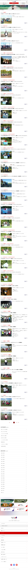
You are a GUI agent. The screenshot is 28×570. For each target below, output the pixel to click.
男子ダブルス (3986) (3, 435)
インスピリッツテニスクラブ (14, 1)
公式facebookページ (14, 565)
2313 (14, 422)
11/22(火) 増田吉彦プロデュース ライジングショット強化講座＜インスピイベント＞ (13, 162)
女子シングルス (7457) (4, 431)
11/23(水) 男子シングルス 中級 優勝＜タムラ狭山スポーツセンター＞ (11, 27)
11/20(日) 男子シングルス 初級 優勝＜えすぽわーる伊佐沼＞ (9, 285)
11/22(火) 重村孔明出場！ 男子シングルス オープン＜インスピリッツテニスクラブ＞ (13, 149)
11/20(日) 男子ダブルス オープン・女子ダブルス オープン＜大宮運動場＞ (11, 342)
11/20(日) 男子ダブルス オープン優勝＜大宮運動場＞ (8, 326)
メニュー (26, 1)
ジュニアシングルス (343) (4, 433)
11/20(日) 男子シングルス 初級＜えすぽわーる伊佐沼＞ (9, 299)
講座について (5, 4)
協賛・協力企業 (3, 554)
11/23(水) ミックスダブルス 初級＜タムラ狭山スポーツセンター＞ (10, 13)
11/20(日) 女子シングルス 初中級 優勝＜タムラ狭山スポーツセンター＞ (11, 410)
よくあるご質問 (3, 549)
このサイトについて (3, 556)
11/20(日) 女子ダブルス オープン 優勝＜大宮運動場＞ (8, 312)
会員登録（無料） (3, 559)
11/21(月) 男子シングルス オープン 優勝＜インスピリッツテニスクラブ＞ (11, 258)
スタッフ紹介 (3, 547)
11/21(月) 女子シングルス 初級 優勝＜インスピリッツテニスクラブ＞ (11, 231)
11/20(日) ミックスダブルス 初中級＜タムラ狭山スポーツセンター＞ (11, 396)
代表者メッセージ (3, 542)
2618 (16, 422)
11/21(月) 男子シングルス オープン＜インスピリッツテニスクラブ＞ (11, 272)
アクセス (14, 4)
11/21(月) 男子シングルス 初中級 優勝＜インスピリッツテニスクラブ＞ (11, 204)
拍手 (26, 36)
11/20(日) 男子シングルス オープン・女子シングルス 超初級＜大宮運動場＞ (12, 369)
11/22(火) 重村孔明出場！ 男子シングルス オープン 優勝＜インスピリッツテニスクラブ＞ (14, 135)
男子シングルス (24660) (4, 429)
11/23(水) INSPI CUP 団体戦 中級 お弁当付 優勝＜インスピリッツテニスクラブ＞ (13, 54)
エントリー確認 (3, 561)
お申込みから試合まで (5, 525)
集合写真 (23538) (3, 446)
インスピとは (3, 523)
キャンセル (24, 4)
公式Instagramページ (11, 565)
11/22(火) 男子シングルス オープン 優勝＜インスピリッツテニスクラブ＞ (11, 81)
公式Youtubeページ (17, 565)
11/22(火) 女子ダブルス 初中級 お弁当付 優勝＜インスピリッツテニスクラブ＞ (12, 108)
